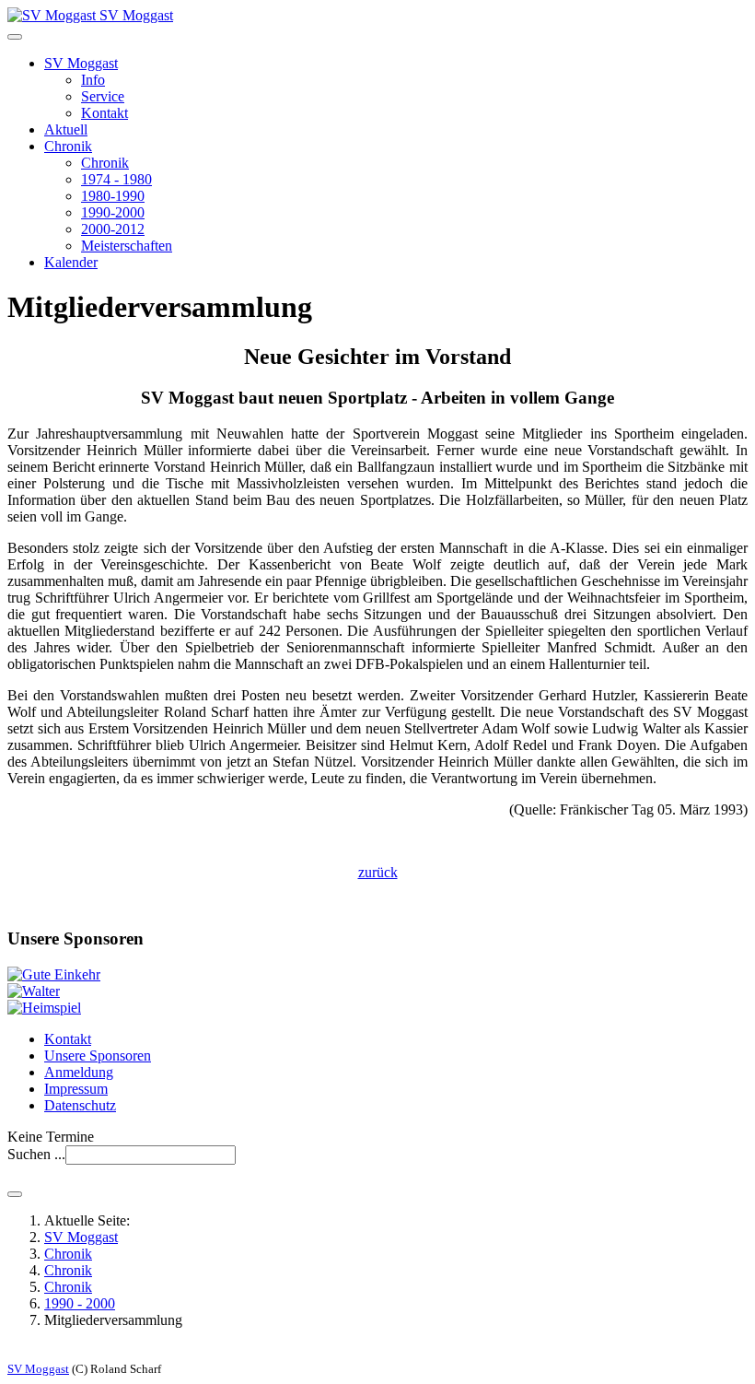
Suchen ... (36, 1154)
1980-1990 (113, 196)
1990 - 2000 (79, 1303)
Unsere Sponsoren (97, 1055)
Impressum (76, 1089)
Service (102, 96)
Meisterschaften (126, 245)
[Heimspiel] (44, 1007)
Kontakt (104, 113)
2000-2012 (113, 229)
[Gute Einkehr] (53, 974)
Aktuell (65, 129)
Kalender (71, 262)
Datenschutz (80, 1105)
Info (93, 80)
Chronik (68, 146)
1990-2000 (113, 212)
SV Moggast (81, 63)
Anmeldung (78, 1072)
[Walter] (33, 991)
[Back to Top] (14, 1194)
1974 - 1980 (116, 179)
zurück (378, 872)
